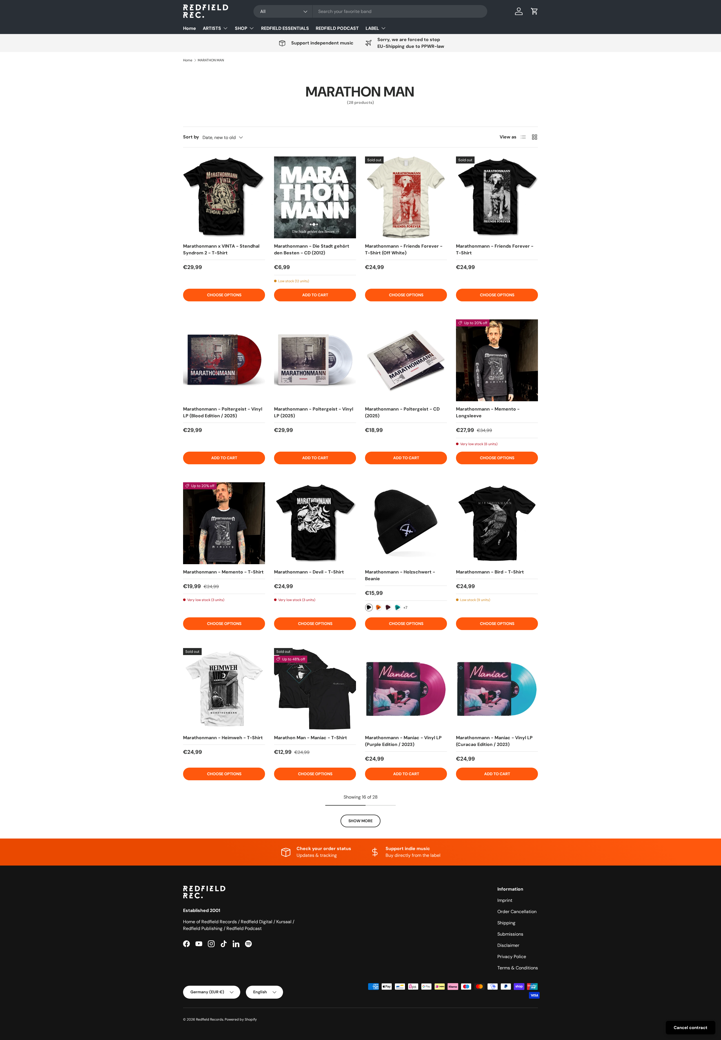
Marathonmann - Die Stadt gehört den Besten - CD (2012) (311, 249)
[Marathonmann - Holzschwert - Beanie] (406, 523)
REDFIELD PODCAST (337, 28)
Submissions (510, 934)
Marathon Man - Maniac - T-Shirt (310, 738)
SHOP (241, 28)
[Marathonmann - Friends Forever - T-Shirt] (497, 197)
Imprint (504, 900)
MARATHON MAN (211, 60)
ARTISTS (212, 28)
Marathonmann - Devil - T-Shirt (309, 572)
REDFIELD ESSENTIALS (285, 28)
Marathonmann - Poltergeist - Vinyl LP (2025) (313, 412)
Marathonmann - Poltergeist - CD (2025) (402, 412)
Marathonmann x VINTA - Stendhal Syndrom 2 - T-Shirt (221, 249)
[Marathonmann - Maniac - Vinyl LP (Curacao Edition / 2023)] (497, 689)
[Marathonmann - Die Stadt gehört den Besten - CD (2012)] (315, 197)
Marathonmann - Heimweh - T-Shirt (223, 738)
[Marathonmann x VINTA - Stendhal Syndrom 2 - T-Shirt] (224, 197)
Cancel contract (690, 1027)
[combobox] (370, 11)
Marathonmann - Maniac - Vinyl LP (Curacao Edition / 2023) (494, 741)
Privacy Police (511, 957)
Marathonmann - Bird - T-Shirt (490, 572)
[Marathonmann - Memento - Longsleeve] (497, 360)
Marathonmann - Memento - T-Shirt (223, 572)
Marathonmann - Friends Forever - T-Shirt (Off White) (403, 249)
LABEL (372, 28)
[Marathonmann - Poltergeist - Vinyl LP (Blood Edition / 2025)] (224, 360)
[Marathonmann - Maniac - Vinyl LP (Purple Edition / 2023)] (406, 689)
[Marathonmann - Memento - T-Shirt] (224, 523)
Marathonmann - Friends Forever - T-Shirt (494, 249)
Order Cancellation (517, 912)
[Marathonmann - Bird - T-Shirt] (497, 523)
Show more (360, 820)
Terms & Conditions (517, 968)
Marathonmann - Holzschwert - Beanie (400, 575)
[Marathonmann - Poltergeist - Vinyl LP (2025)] (315, 360)
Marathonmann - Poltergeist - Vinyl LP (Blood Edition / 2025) (222, 412)
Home (189, 28)
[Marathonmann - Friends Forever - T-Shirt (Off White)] (406, 197)
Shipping (506, 923)
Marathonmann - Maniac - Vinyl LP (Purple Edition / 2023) (403, 741)
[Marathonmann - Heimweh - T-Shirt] (224, 689)
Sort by (191, 137)
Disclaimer (508, 945)
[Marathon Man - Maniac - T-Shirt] (315, 689)
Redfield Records (209, 1019)
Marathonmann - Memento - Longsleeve (488, 412)
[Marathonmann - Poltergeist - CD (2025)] (406, 360)
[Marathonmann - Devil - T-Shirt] (315, 523)
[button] (534, 11)
